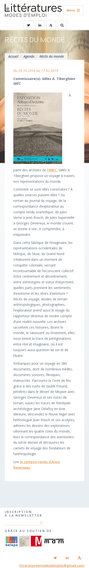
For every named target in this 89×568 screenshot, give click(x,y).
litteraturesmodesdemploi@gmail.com (51, 565)
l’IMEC (52, 170)
